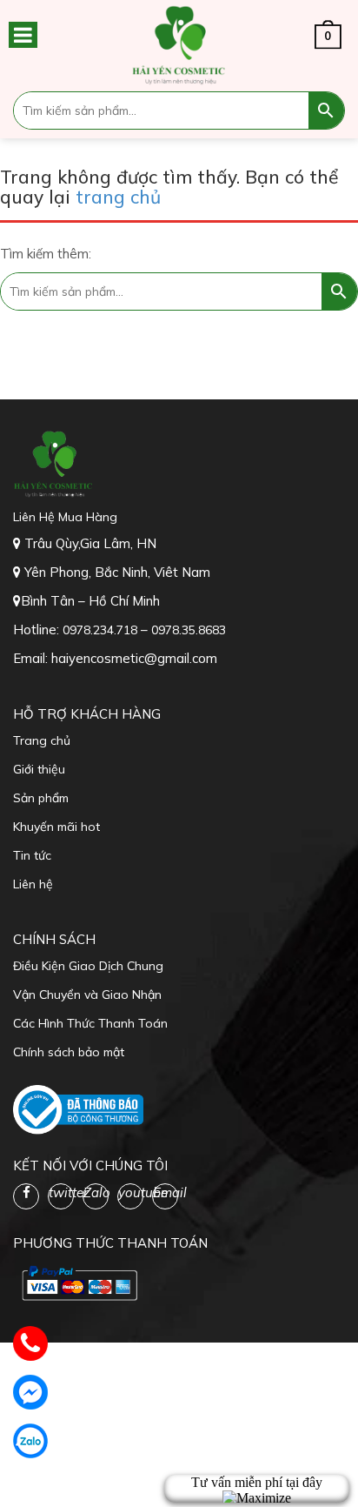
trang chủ (118, 196)
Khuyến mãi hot (56, 826)
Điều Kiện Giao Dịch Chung (88, 966)
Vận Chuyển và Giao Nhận (87, 994)
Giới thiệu (39, 769)
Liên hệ (33, 884)
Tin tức (32, 855)
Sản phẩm (41, 798)
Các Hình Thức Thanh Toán (90, 1023)
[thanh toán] (78, 1282)
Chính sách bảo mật (68, 1052)
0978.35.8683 (188, 630)
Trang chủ (41, 740)
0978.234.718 (102, 630)
